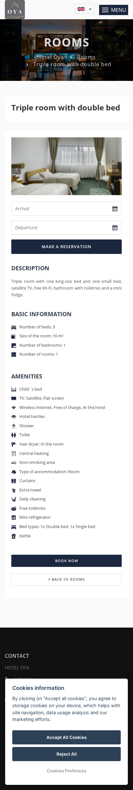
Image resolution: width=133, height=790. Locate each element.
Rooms (86, 57)
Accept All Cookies (66, 737)
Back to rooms (67, 579)
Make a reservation (66, 246)
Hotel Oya (50, 57)
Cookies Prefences (66, 770)
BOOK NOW (66, 560)
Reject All (66, 754)
